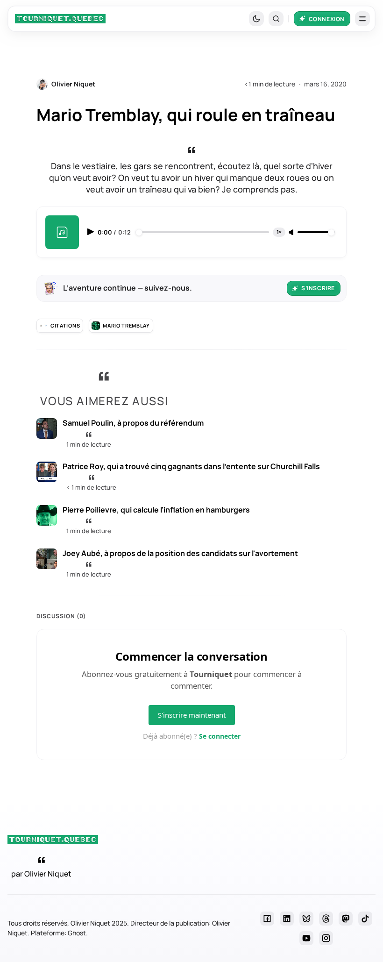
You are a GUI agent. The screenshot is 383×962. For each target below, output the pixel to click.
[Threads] (326, 919)
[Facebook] (267, 919)
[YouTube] (306, 938)
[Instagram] (326, 938)
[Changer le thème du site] (256, 18)
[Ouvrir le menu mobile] (362, 18)
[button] (276, 18)
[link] (60, 18)
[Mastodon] (346, 919)
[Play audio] (91, 231)
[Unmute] (292, 232)
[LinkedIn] (287, 919)
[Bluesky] (306, 919)
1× (279, 232)
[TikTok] (365, 919)
